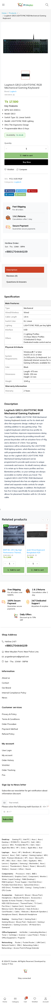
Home (4, 13)
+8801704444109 (16, 645)
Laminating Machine (37, 932)
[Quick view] (23, 525)
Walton (5, 869)
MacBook (26, 852)
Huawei (13, 869)
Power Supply (20, 882)
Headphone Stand (9, 914)
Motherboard (7, 876)
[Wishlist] (23, 528)
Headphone (6, 898)
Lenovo (5, 845)
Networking (6, 948)
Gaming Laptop (35, 855)
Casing (28, 887)
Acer (40, 848)
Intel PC (26, 839)
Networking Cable (30, 945)
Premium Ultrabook (14, 858)
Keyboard (15, 420)
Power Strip (29, 900)
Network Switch (8, 945)
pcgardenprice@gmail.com (17, 656)
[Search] (47, 4)
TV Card (37, 903)
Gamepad (6, 927)
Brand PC (25, 842)
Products (12, 13)
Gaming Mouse (8, 922)
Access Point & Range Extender (26, 948)
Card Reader (7, 911)
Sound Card (30, 906)
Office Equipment (9, 938)
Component (33, 876)
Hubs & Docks (32, 909)
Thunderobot (15, 866)
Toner (4, 935)
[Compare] (23, 532)
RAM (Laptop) (7, 882)
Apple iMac (32, 848)
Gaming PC (16, 839)
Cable (16, 911)
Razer (25, 866)
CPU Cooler (6, 890)
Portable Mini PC (21, 845)
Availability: (10, 135)
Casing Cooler (38, 887)
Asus (34, 839)
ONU (19, 945)
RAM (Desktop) (28, 879)
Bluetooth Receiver (21, 898)
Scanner (22, 935)
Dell (32, 842)
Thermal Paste (26, 903)
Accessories (36, 898)
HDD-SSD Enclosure (10, 903)
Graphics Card (20, 876)
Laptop (24, 855)
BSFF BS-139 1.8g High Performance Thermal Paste (12, 552)
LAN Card (40, 942)
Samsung (23, 863)
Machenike (33, 863)
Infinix (21, 869)
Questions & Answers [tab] (16, 282)
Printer (42, 935)
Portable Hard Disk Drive (12, 885)
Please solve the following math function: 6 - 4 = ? (25, 806)
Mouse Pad (37, 895)
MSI (37, 842)
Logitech (13, 91)
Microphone (19, 909)
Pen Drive (6, 906)
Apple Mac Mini (8, 848)
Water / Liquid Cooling (11, 879)
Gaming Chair (17, 919)
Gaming (41, 922)
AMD (34, 874)
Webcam (24, 911)
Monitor (43, 876)
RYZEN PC (15, 842)
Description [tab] (11, 269)
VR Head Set (34, 925)
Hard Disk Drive (34, 882)
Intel (37, 845)
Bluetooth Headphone (28, 914)
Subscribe (7, 819)
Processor (20, 874)
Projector (21, 938)
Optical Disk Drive (31, 885)
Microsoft (39, 858)
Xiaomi (28, 869)
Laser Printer (33, 935)
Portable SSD (17, 887)
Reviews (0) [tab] (11, 276)
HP (17, 848)
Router (18, 942)
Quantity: (8, 143)
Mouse (27, 895)
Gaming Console (20, 925)
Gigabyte (32, 861)
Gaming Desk (30, 919)
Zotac (23, 848)
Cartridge (12, 935)
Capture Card (17, 906)
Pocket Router (28, 942)
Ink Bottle (23, 932)
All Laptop (37, 852)
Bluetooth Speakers (39, 911)
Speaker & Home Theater (12, 900)
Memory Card (7, 909)
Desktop (5, 842)
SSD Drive (6, 887)
